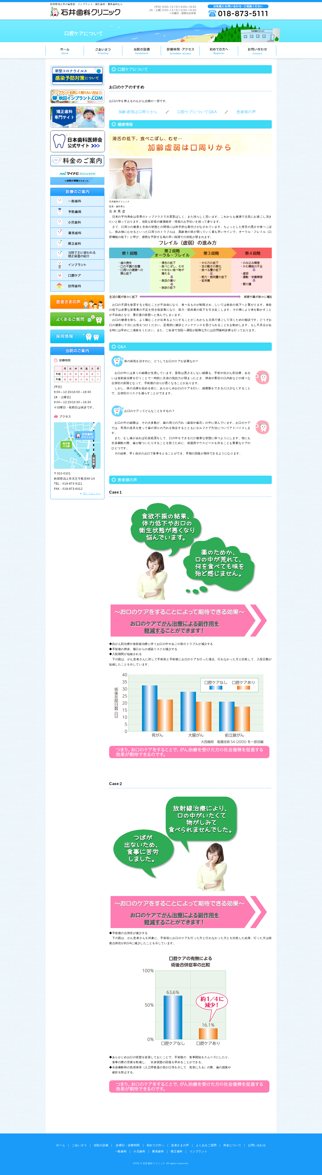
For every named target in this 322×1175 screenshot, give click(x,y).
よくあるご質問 (206, 1145)
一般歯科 (121, 1151)
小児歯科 (139, 1151)
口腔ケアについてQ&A (197, 112)
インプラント (198, 1151)
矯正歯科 (176, 1151)
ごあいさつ (79, 1145)
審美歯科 (158, 1151)
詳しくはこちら (92, 493)
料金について (232, 1145)
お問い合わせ (257, 1145)
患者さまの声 (180, 1145)
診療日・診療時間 (128, 1145)
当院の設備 (101, 1145)
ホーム (60, 1145)
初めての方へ (156, 1145)
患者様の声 (246, 112)
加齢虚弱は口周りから (138, 112)
